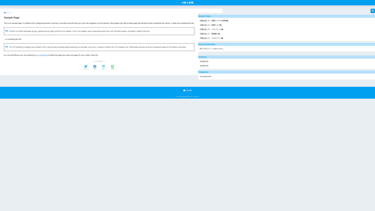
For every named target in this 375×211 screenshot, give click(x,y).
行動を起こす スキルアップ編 (211, 38)
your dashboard (42, 55)
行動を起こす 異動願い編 (210, 34)
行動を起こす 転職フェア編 (210, 25)
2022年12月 (204, 61)
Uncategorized (205, 76)
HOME (188, 90)
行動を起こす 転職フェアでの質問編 (215, 21)
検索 (373, 11)
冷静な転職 (187, 2)
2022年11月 (204, 66)
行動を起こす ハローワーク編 (211, 29)
